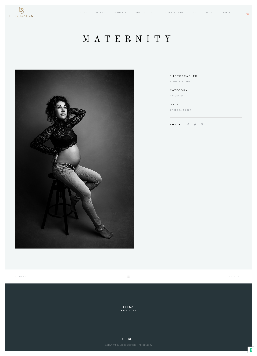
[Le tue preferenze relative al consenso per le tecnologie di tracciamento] (251, 350)
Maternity (177, 96)
